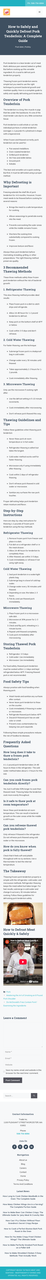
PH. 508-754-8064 (35, 3)
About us (23, 1160)
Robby (28, 47)
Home (23, 1176)
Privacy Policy (23, 1180)
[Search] (34, 1095)
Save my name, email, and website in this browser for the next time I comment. (23, 1071)
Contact (23, 1172)
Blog (23, 1164)
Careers (23, 1168)
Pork (8, 992)
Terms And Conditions (23, 1184)
